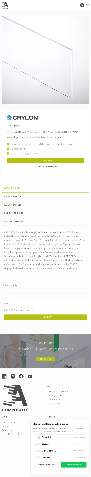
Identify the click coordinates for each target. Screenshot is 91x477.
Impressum (55, 471)
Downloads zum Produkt (45, 166)
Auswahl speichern (46, 464)
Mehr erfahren (45, 359)
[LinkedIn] (4, 376)
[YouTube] (29, 376)
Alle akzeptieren (73, 464)
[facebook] (21, 376)
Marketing (46, 458)
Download (47, 317)
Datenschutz (64, 471)
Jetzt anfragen (45, 160)
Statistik (45, 444)
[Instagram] (12, 376)
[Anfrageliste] (74, 5)
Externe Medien (49, 451)
